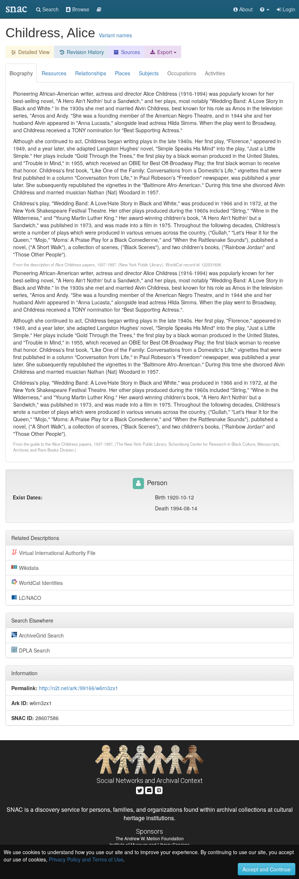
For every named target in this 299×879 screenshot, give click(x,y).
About (245, 9)
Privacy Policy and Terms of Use (86, 859)
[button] (264, 9)
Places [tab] (122, 73)
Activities (215, 73)
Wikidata (29, 567)
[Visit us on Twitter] (140, 790)
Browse (80, 9)
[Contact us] (149, 790)
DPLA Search (34, 650)
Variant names (115, 35)
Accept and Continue (266, 869)
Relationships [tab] (90, 73)
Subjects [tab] (149, 73)
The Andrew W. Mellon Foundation (150, 838)
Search (50, 9)
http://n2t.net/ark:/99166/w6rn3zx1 (78, 688)
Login (288, 9)
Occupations (181, 73)
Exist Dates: (28, 497)
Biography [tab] (21, 73)
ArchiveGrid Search (41, 635)
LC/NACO (30, 597)
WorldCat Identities (41, 582)
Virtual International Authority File (57, 552)
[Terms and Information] (159, 790)
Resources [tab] (54, 73)
